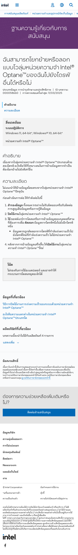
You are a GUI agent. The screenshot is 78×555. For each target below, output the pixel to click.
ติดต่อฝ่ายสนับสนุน (39, 412)
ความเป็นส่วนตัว (10, 499)
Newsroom (9, 465)
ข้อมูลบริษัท (9, 432)
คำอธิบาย (10, 104)
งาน (5, 478)
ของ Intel (10, 526)
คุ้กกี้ (42, 493)
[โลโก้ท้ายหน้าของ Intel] (10, 537)
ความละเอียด (12, 110)
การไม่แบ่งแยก (11, 446)
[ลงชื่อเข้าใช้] (52, 5)
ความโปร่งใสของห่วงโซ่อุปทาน (54, 499)
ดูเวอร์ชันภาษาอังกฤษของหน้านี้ (36, 378)
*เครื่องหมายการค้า (11, 493)
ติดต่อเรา (8, 459)
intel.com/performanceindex (21, 518)
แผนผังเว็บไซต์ (10, 472)
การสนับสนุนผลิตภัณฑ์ (16, 13)
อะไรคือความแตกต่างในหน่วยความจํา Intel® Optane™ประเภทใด (29, 316)
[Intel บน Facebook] (5, 545)
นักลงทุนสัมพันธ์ (11, 452)
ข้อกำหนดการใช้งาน (49, 487)
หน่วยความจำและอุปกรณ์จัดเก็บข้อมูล (52, 13)
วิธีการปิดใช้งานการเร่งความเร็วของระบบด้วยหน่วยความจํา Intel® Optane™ (38, 306)
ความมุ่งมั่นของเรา (12, 439)
